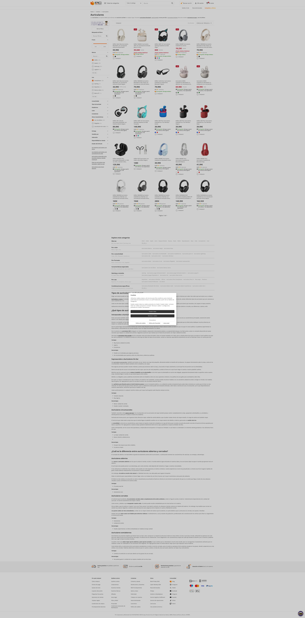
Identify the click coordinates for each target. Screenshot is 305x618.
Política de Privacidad (154, 323)
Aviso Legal (166, 323)
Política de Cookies (141, 323)
